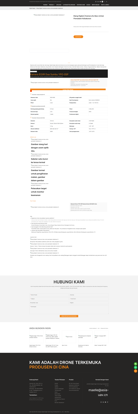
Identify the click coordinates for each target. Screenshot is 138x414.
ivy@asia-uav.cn (33, 392)
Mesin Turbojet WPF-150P (100, 345)
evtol (98, 328)
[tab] (69, 62)
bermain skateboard (93, 328)
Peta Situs (66, 411)
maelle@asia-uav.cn (37, 390)
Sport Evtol (64, 345)
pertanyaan (78, 36)
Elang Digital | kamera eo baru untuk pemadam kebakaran (49, 8)
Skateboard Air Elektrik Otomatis (83, 346)
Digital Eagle (32, 8)
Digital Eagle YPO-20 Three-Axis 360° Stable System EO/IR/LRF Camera (52, 346)
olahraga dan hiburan (104, 328)
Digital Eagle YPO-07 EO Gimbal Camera (34, 346)
